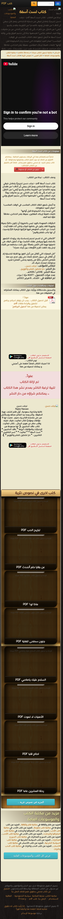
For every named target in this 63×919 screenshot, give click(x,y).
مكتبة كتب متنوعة (42, 828)
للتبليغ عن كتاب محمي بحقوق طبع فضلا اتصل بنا (27, 890)
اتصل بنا (42, 899)
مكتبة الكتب (51, 896)
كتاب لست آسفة (13, 55)
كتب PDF (6, 3)
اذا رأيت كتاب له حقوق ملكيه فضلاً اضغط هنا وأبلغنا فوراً (25, 907)
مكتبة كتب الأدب (11, 834)
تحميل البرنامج (19, 307)
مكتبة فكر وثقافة (29, 825)
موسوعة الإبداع (28, 913)
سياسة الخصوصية (23, 896)
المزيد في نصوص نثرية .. (31, 802)
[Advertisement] (30, 332)
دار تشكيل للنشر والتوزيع (32, 269)
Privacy (22, 899)
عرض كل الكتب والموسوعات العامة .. (31, 855)
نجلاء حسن (31, 266)
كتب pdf (33, 899)
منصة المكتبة (38, 896)
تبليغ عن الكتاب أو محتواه (28, 169)
